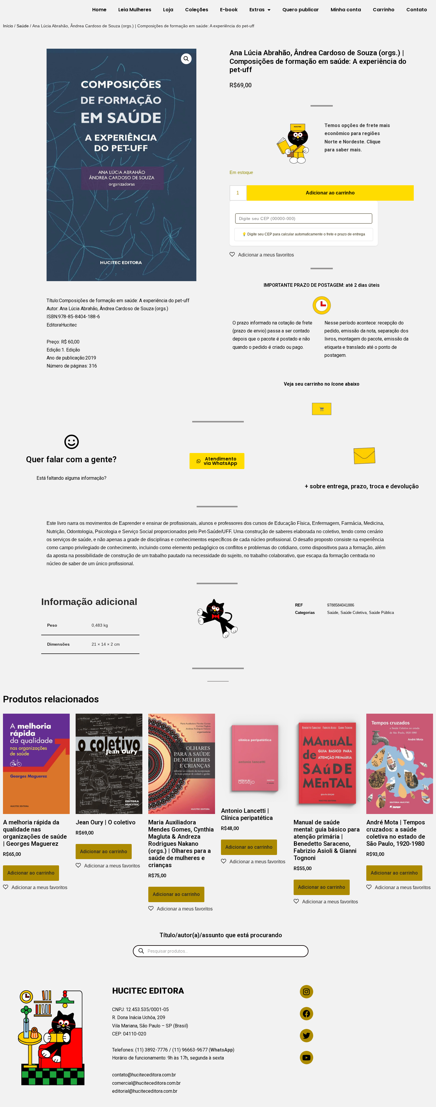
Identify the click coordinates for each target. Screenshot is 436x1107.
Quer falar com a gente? (71, 459)
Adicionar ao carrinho (330, 192)
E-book (229, 9)
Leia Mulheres (134, 9)
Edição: (54, 350)
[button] (186, 58)
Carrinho (383, 9)
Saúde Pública (381, 612)
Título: (53, 300)
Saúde (23, 25)
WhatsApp (221, 1050)
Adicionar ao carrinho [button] (31, 873)
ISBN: (52, 316)
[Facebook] (306, 1013)
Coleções (196, 9)
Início (8, 25)
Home (99, 9)
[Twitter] (306, 1035)
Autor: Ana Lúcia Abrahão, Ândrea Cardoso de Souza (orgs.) (107, 308)
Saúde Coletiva (353, 612)
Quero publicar (300, 9)
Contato (416, 9)
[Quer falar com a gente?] (71, 441)
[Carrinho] (321, 409)
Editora (54, 325)
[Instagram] (306, 991)
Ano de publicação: (66, 358)
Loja (168, 9)
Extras (257, 9)
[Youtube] (306, 1057)
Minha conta (346, 9)
